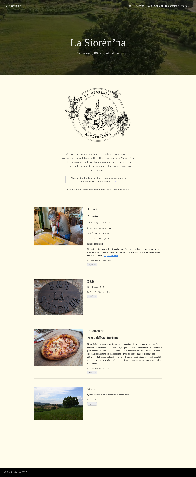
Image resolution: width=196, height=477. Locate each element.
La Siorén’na (12, 5)
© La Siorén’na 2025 (15, 472)
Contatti (158, 5)
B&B (149, 5)
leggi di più (92, 265)
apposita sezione (111, 255)
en (130, 5)
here (114, 181)
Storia (184, 5)
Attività (140, 5)
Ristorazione (172, 5)
